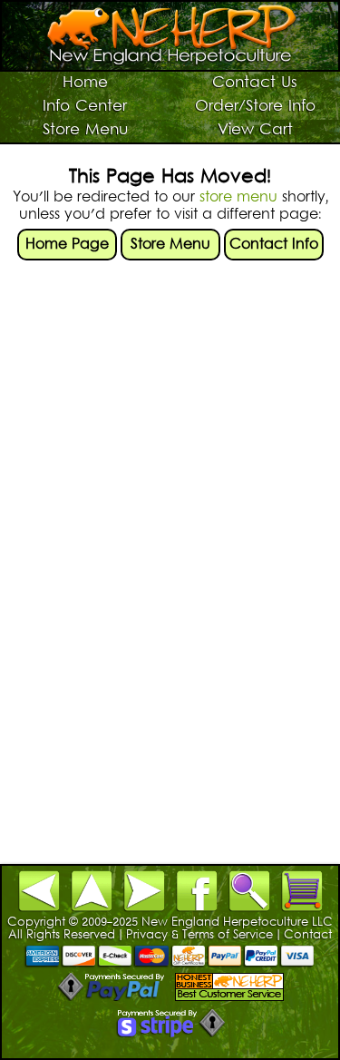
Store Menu (85, 131)
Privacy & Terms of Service (199, 936)
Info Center (85, 107)
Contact (308, 936)
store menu (238, 198)
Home (85, 83)
